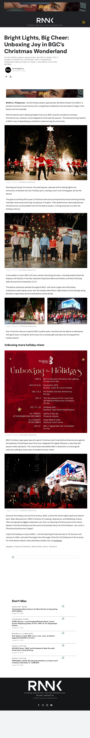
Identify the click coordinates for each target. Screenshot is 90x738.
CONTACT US (49, 695)
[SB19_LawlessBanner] (63, 657)
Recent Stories (37, 546)
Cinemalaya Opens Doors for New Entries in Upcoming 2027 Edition (34, 610)
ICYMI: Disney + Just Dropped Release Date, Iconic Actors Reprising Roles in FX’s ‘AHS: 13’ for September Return (34, 623)
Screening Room (20, 619)
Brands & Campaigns (22, 633)
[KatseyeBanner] (63, 645)
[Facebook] (6, 76)
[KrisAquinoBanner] (63, 633)
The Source (53, 546)
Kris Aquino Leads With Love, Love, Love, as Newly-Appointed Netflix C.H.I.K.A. (33, 637)
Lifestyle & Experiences (22, 546)
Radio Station (19, 646)
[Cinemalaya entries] (63, 606)
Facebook (57, 541)
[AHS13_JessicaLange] (63, 618)
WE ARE (39, 695)
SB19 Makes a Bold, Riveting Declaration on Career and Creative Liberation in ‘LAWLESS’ (35, 662)
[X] (10, 76)
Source (45, 546)
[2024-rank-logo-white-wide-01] (45, 18)
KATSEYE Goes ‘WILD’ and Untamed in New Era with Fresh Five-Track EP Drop (33, 649)
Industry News (20, 607)
